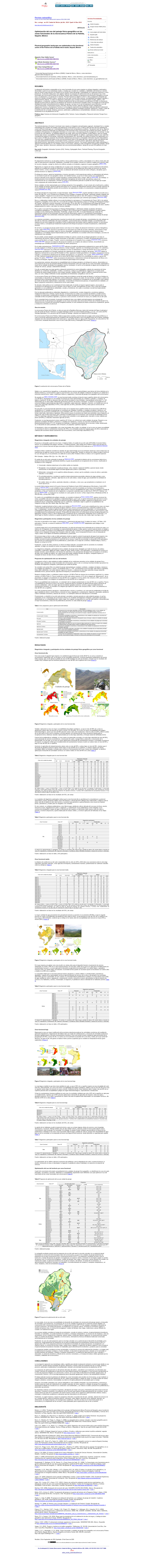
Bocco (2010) (76, 505)
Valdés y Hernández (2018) (50, 396)
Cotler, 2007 (65, 181)
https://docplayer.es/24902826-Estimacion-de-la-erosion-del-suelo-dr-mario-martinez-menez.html (62, 1489)
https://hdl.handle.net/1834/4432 (83, 1485)
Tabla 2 (93, 750)
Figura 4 (45, 1040)
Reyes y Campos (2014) (87, 496)
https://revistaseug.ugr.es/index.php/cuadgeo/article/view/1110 (52, 1501)
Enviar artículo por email (96, 50)
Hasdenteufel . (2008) (58, 246)
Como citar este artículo (96, 42)
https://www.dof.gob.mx (64, 1438)
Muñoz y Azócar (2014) (97, 254)
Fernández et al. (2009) (79, 522)
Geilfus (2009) (65, 522)
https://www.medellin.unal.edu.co (64, 1454)
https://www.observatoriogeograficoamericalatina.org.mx (50, 1444)
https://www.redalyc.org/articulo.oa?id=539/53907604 (91, 1472)
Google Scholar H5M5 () (98, 26)
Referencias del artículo (96, 39)
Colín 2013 (44, 487)
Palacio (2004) (69, 459)
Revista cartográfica (43, 18)
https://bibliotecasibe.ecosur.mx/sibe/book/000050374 (52, 1523)
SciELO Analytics (94, 24)
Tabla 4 (49, 865)
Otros (91, 60)
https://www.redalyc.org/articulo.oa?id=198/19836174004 (89, 1493)
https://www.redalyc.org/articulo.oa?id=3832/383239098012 (88, 1465)
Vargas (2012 (46, 229)
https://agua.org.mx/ (69, 1432)
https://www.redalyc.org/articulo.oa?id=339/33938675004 (51, 1450)
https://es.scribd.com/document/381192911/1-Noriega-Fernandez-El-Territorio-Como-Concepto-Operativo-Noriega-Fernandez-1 (70, 1505)
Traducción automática (96, 47)
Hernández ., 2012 (44, 189)
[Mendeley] (89, 60)
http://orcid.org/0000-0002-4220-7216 (48, 64)
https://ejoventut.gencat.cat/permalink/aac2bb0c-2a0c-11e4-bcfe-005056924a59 (57, 1459)
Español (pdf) (93, 34)
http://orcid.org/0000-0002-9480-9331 (48, 59)
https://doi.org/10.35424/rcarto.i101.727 (44, 25)
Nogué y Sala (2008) (40, 241)
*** (52, 66)
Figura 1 (93, 320)
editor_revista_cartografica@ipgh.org (72, 1552)
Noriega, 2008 (57, 171)
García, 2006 (94, 177)
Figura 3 (46, 919)
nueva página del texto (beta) (98, 32)
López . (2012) (39, 249)
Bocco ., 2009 (102, 197)
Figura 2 (93, 660)
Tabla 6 (53, 1097)
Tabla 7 (37, 1134)
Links (76, 1413)
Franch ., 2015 (96, 239)
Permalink (92, 65)
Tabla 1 (89, 600)
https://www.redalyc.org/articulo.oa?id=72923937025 (68, 1528)
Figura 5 (61, 1263)
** (55, 61)
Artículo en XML (94, 37)
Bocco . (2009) (77, 192)
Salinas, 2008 (102, 163)
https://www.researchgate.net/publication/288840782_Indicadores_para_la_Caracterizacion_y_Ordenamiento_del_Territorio (69, 1513)
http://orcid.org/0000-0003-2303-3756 (48, 69)
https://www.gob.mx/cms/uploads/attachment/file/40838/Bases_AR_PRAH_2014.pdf (58, 1519)
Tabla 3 (37, 812)
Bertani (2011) (49, 257)
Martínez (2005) (43, 492)
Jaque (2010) (98, 251)
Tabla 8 (70, 1174)
